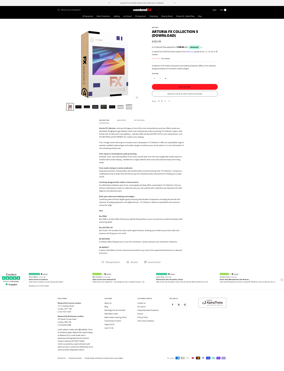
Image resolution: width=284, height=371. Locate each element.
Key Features (139, 120)
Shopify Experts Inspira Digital (113, 358)
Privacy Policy (142, 317)
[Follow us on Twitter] (179, 305)
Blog (199, 16)
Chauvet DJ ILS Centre (113, 321)
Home (60, 23)
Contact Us (141, 303)
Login (214, 10)
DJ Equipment (88, 16)
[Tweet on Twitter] (165, 101)
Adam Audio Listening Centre (116, 317)
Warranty (134, 262)
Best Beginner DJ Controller (115, 310)
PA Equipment (140, 16)
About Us (108, 303)
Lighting (116, 16)
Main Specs (121, 120)
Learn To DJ (109, 328)
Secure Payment (154, 262)
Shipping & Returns (112, 262)
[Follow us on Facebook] (173, 305)
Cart (222, 10)
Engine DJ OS (109, 324)
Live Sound (127, 16)
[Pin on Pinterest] (161, 101)
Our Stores (141, 306)
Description (104, 120)
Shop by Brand (167, 16)
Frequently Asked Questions (148, 310)
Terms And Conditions (145, 321)
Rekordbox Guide (111, 314)
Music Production (103, 16)
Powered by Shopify (75, 358)
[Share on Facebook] (158, 101)
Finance (140, 314)
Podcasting (153, 16)
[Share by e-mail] (169, 101)
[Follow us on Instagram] (185, 305)
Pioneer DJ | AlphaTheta (185, 16)
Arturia (155, 27)
